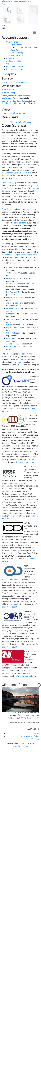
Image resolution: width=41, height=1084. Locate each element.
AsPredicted (17, 333)
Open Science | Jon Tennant (14, 113)
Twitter (9, 273)
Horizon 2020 (17, 55)
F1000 (19, 292)
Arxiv (13, 297)
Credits (36, 733)
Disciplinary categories (16, 69)
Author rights (12, 58)
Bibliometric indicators (16, 66)
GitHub (9, 325)
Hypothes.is (11, 338)
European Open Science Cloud (18, 173)
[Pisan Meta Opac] (33, 10)
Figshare (10, 278)
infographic (16, 362)
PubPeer (9, 292)
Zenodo (16, 327)
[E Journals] (33, 19)
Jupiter (9, 303)
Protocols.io (11, 314)
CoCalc (18, 303)
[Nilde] (8, 19)
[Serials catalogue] (20, 10)
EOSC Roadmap (8, 92)
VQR (8, 64)
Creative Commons (14, 284)
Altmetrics (10, 267)
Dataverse (25, 327)
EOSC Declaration (9, 89)
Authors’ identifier (14, 61)
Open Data (15, 50)
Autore (19, 308)
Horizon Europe (17, 53)
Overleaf (10, 308)
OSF (8, 297)
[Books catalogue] (8, 10)
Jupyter (9, 319)
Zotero (9, 344)
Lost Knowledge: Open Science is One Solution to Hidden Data (18, 102)
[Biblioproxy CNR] (20, 19)
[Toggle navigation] (34, 32)
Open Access (7, 209)
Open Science (12, 42)
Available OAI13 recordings (26, 47)
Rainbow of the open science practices (19, 254)
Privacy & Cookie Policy (29, 736)
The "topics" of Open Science (14, 82)
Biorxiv (20, 297)
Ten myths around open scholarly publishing (16, 97)
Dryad (9, 327)
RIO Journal (11, 346)
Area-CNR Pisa (33, 739)
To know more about (25, 462)
